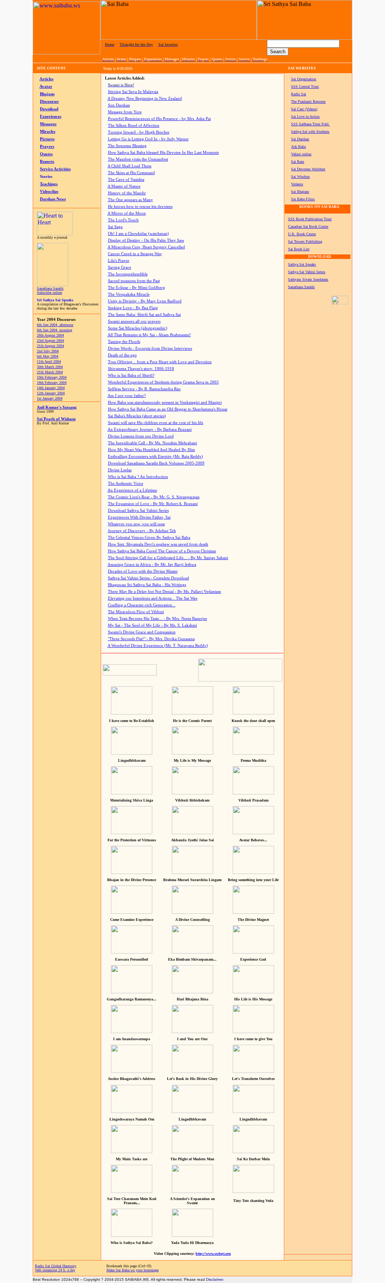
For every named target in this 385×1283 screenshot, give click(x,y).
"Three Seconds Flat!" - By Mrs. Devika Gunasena (151, 639)
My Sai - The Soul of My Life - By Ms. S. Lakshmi (152, 625)
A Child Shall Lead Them (130, 166)
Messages (48, 124)
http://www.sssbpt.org (213, 1253)
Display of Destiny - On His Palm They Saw (146, 240)
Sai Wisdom (300, 176)
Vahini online (301, 154)
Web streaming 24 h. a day (55, 1270)
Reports (47, 161)
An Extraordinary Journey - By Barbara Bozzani (150, 429)
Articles (46, 79)
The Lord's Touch (123, 220)
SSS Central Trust (305, 86)
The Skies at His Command (131, 173)
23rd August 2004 (50, 340)
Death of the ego (122, 355)
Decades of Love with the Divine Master (143, 571)
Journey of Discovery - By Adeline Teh (142, 531)
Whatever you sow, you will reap (136, 524)
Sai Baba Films (303, 199)
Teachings (49, 184)
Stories (46, 176)
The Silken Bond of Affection (133, 125)
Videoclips (49, 192)
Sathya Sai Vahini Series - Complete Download (148, 578)
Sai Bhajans (300, 192)
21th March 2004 (50, 372)
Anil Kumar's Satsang (57, 407)
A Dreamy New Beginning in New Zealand (145, 98)
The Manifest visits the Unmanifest (138, 159)
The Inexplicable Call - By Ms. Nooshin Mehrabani (152, 443)
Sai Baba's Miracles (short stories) (137, 416)
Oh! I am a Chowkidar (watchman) (138, 234)
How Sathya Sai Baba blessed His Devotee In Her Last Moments (163, 152)
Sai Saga (115, 227)
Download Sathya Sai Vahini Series (138, 510)
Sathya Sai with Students (310, 131)
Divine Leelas (120, 470)
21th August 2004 (50, 346)
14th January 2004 (51, 388)
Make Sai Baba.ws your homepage (132, 1270)
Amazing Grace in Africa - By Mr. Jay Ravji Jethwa (152, 565)
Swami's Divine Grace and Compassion (142, 632)
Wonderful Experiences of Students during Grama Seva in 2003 (163, 382)
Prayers (47, 146)
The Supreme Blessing (127, 146)
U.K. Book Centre (302, 234)
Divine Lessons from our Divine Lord (141, 436)
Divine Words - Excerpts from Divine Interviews (150, 348)
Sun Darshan (119, 105)
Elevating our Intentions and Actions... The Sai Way (153, 598)
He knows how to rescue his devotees (140, 207)
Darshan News (53, 199)
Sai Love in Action (305, 116)
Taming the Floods (124, 342)
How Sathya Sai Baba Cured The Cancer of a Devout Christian (162, 551)
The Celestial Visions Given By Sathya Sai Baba (149, 537)
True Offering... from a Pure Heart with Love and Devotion (160, 362)
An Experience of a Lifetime (132, 490)
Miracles (47, 131)
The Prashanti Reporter (308, 101)
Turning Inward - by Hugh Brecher (139, 132)
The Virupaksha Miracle (129, 294)
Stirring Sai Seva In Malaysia (133, 92)
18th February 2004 (52, 383)
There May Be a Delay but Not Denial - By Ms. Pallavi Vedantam (164, 592)
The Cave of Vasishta (126, 179)
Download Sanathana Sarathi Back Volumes (156, 463)
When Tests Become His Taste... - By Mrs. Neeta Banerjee (157, 619)
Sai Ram (297, 161)
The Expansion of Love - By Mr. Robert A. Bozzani (153, 504)
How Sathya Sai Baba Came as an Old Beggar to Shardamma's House (167, 409)
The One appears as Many (130, 200)
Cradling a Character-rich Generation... (142, 605)
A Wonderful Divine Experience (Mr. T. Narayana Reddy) (158, 646)
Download (49, 109)
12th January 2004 (51, 393)
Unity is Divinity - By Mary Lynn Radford (145, 301)
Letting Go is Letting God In (148, 139)
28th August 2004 (50, 335)
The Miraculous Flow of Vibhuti (136, 612)
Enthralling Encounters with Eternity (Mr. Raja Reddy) (155, 456)
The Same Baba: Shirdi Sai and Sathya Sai (144, 315)
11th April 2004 (49, 361)
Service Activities (55, 169)
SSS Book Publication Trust (310, 219)
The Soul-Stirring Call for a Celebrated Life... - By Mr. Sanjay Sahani (168, 558)
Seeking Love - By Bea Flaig (133, 308)
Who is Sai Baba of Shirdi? (131, 375)
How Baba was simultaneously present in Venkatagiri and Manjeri (165, 402)
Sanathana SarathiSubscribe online (50, 290)
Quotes (46, 154)
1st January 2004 (49, 398)
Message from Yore (125, 112)
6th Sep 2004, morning (54, 330)
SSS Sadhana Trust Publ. (310, 124)
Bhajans (47, 94)
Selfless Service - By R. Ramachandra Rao (144, 389)
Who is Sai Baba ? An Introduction (138, 477)
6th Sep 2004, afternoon (55, 325)
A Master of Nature (124, 186)
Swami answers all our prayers (134, 321)
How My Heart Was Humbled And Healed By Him (151, 450)
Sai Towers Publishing (305, 241)
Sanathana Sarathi (301, 287)
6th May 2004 (47, 356)
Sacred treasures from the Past (134, 281)
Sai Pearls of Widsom (56, 419)
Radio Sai (298, 94)
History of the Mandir (127, 193)
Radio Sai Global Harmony (55, 1266)
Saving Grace (119, 267)
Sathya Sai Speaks (302, 264)
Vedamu (297, 184)
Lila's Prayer (118, 261)
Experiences (50, 116)
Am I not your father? (127, 396)
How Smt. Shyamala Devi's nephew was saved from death (158, 544)
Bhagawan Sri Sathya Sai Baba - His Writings (147, 585)
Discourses (49, 101)
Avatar (45, 86)
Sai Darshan (300, 139)
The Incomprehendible (128, 274)
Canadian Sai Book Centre (308, 226)
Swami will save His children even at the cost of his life (155, 423)
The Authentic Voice (125, 483)
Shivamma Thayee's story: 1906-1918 (141, 369)
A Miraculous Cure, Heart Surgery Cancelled (146, 247)
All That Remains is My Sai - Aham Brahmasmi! (149, 335)
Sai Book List (298, 249)
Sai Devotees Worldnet (308, 169)
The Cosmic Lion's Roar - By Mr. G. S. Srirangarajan (154, 497)
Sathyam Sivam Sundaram (308, 279)
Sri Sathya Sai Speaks (55, 300)
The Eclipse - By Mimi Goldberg (136, 288)
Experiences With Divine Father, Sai (139, 517)
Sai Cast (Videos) (304, 109)
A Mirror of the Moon (127, 213)
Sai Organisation (303, 79)
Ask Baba (298, 146)
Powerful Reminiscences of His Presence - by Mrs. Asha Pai (159, 119)
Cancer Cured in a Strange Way (135, 254)
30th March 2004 (50, 367)
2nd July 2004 (48, 351)
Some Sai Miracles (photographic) (137, 328)
